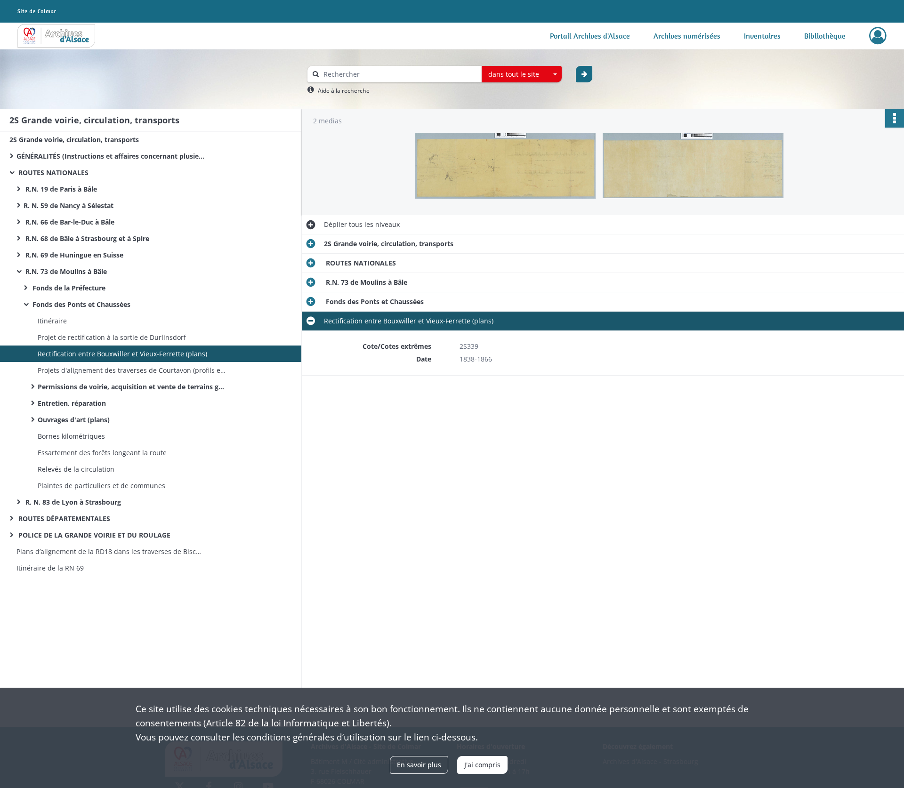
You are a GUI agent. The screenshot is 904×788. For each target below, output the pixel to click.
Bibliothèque (825, 35)
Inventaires (762, 35)
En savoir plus (419, 764)
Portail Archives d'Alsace (590, 35)
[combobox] (522, 74)
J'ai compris (482, 764)
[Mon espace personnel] (877, 36)
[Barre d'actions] (894, 118)
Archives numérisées (687, 35)
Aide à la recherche (344, 91)
